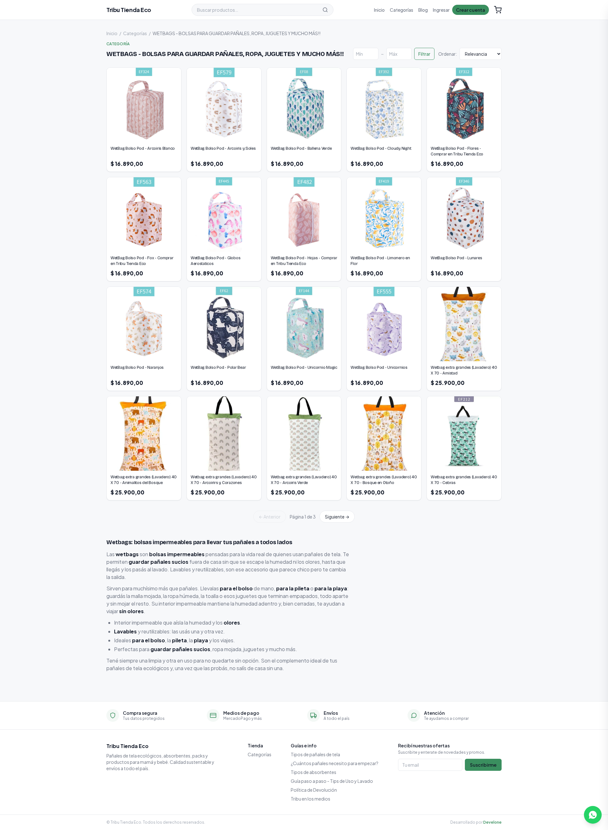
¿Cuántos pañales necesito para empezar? (334, 763)
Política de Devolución (314, 790)
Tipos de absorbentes (313, 772)
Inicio (379, 10)
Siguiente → (337, 516)
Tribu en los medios (310, 799)
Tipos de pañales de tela (315, 754)
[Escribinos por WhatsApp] (593, 815)
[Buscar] (325, 9)
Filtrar (424, 54)
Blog (423, 10)
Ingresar (441, 10)
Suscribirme (483, 765)
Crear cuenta (470, 10)
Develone (492, 822)
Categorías (401, 10)
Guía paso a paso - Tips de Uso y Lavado (332, 781)
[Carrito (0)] (498, 10)
